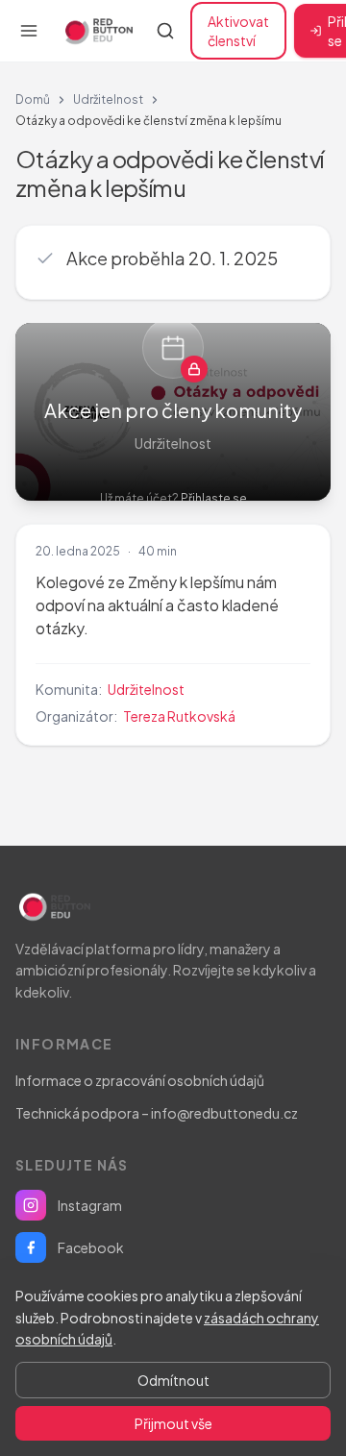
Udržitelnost (108, 99)
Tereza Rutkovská (179, 716)
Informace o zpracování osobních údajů (139, 1080)
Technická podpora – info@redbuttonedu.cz (156, 1113)
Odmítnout (173, 1380)
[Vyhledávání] (165, 30)
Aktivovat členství (238, 30)
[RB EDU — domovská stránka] (97, 30)
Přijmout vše (173, 1423)
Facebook (91, 1247)
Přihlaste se (214, 498)
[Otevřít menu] (29, 30)
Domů (32, 99)
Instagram (90, 1205)
